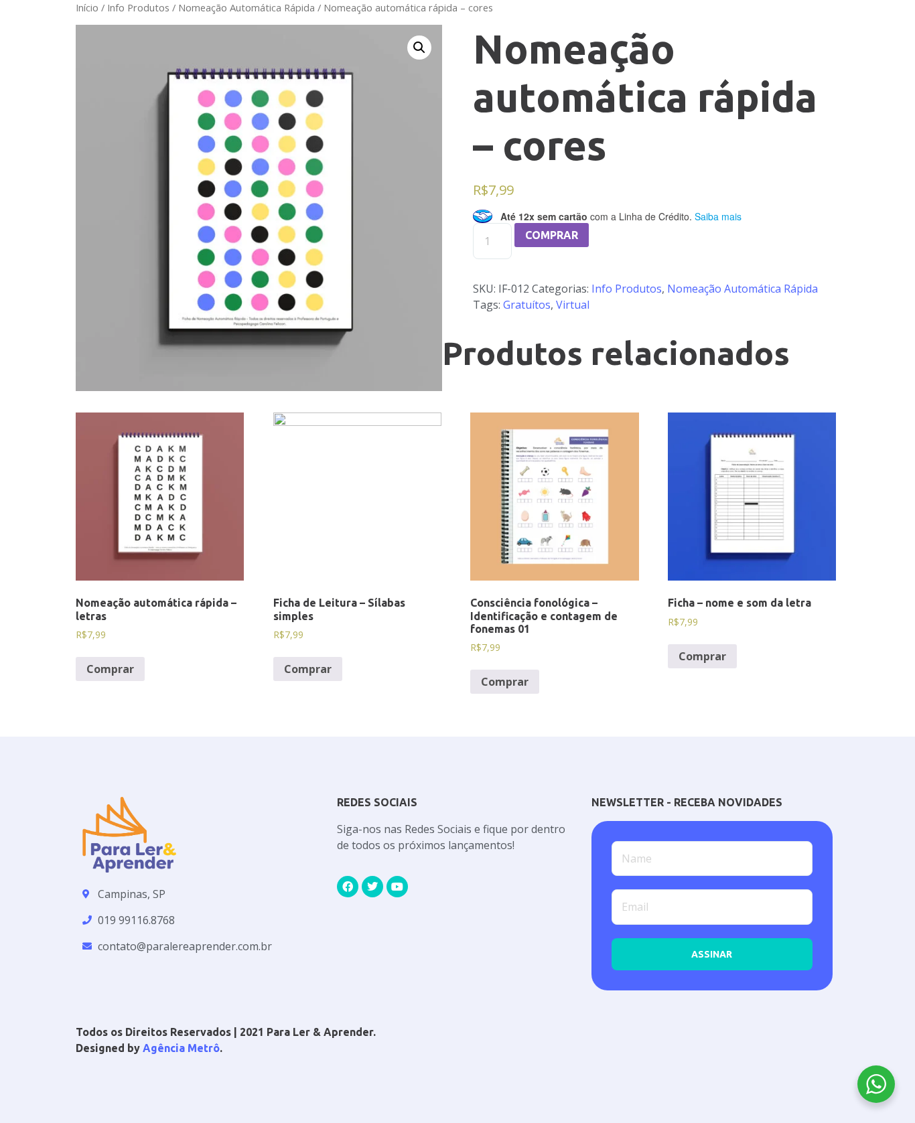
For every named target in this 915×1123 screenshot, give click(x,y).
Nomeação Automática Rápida (246, 7)
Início (87, 7)
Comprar (551, 235)
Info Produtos (138, 7)
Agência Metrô (181, 1048)
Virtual (572, 304)
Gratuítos (527, 304)
